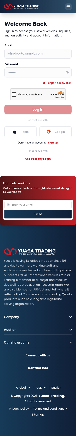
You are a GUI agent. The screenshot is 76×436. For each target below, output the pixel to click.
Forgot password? (59, 83)
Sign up (53, 142)
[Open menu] (68, 6)
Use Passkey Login (38, 159)
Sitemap (38, 414)
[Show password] (67, 72)
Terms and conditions (48, 409)
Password (11, 64)
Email (8, 45)
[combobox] (23, 387)
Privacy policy (19, 409)
